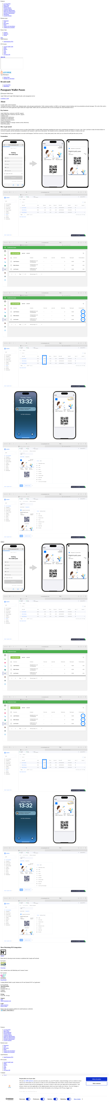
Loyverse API (7, 54)
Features (5, 32)
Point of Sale (7, 77)
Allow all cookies (96, 1079)
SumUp (5, 49)
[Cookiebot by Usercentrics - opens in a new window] (9, 1099)
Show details (77, 1099)
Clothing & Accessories (9, 27)
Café (5, 22)
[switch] (42, 1099)
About (5, 1075)
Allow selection (97, 1083)
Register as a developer (9, 78)
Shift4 (5, 48)
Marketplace (6, 86)
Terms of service (4, 1005)
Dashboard (6, 6)
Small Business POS (8, 41)
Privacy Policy (4, 1006)
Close (2, 541)
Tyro (5, 50)
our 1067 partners (29, 1080)
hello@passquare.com (6, 1001)
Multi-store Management (9, 1037)
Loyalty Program (7, 15)
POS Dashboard (7, 1032)
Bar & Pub (6, 23)
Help (2, 37)
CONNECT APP (5, 98)
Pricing (5, 35)
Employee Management (9, 10)
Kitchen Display (7, 7)
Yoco (5, 53)
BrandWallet (3, 979)
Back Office (6, 5)
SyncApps (3, 967)
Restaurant (6, 20)
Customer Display (8, 9)
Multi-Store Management (9, 11)
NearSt (2, 955)
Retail (5, 24)
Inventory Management (9, 13)
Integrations (6, 14)
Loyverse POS (7, 3)
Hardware (6, 33)
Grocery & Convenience (9, 26)
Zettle (5, 52)
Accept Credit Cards (8, 46)
